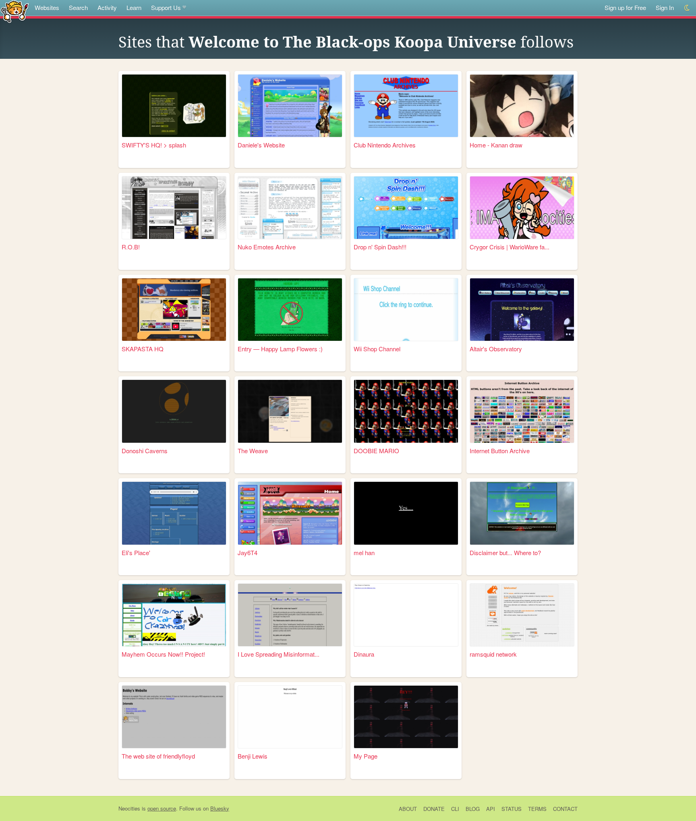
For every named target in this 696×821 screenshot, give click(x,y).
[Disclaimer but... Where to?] (522, 513)
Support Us (166, 7)
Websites (47, 7)
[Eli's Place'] (174, 513)
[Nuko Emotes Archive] (290, 207)
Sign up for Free (625, 7)
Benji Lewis (252, 756)
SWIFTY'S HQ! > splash (154, 145)
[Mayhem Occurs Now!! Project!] (174, 615)
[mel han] (406, 513)
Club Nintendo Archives (385, 145)
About (408, 809)
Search (78, 7)
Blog (473, 809)
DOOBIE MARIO (376, 450)
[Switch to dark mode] (687, 8)
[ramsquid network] (522, 615)
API (490, 809)
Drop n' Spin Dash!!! (380, 247)
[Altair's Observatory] (522, 309)
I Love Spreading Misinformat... (278, 654)
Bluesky (219, 808)
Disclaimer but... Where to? (505, 552)
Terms (537, 809)
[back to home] (14, 11)
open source (161, 808)
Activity (107, 7)
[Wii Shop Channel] (406, 309)
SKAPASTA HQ (143, 348)
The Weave (253, 450)
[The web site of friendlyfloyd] (174, 716)
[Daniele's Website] (290, 105)
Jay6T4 (247, 552)
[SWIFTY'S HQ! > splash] (174, 105)
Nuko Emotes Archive (267, 247)
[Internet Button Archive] (522, 411)
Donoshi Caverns (145, 450)
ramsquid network (493, 654)
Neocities (129, 808)
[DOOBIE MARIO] (406, 411)
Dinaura (364, 654)
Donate (434, 809)
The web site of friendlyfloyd (158, 756)
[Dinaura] (406, 615)
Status (511, 809)
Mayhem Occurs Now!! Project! (163, 654)
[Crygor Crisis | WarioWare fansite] (522, 207)
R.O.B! (131, 247)
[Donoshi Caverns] (174, 411)
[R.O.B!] (174, 207)
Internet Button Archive (500, 450)
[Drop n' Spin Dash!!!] (406, 207)
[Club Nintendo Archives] (406, 105)
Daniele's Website (261, 145)
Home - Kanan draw (496, 145)
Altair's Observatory (496, 348)
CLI (455, 809)
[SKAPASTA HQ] (174, 309)
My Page (365, 756)
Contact (565, 809)
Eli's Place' (136, 552)
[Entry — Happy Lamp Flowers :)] (290, 309)
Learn (133, 7)
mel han (364, 552)
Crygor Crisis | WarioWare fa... (509, 247)
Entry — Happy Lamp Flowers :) (280, 348)
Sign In (665, 7)
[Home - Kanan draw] (522, 105)
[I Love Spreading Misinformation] (290, 615)
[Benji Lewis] (290, 716)
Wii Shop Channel (377, 348)
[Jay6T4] (290, 513)
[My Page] (406, 716)
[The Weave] (290, 411)
